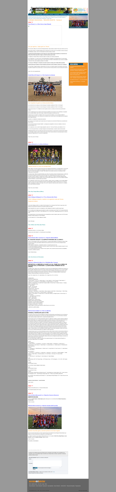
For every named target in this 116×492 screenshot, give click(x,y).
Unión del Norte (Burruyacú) (36, 17)
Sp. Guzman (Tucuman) (57, 17)
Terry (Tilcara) (43, 17)
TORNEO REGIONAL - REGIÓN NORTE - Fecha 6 (45, 20)
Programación (78, 485)
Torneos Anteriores (63, 14)
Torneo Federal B (39, 485)
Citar (54, 471)
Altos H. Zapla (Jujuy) (47, 18)
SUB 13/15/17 (63, 485)
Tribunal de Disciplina (71, 14)
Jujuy (29, 16)
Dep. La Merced (33, 18)
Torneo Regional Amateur (52, 16)
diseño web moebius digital (83, 490)
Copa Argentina (56, 14)
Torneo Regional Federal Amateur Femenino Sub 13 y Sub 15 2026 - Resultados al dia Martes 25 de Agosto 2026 (78, 73)
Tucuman (57, 16)
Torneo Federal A (39, 14)
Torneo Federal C (39, 16)
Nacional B (51, 14)
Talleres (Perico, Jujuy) (49, 17)
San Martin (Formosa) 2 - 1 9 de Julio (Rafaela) (78, 79)
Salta (31, 16)
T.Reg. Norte (34, 16)
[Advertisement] (47, 3)
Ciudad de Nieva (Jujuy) (40, 18)
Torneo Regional (45, 14)
